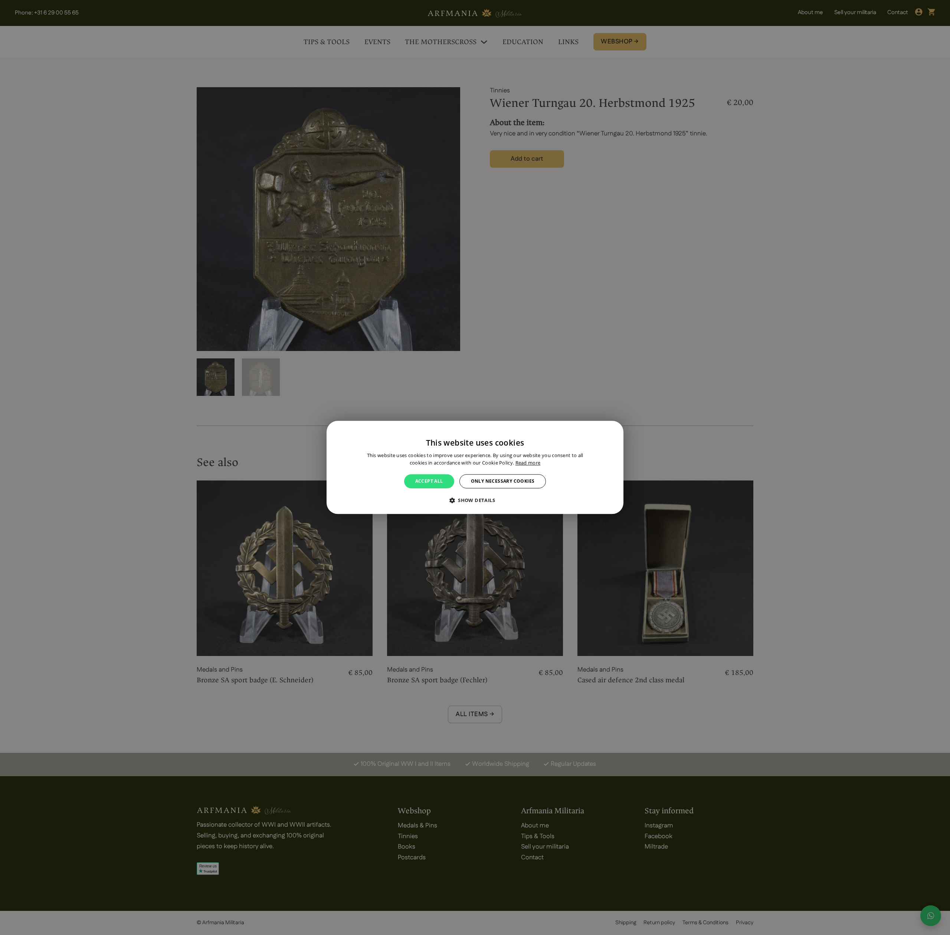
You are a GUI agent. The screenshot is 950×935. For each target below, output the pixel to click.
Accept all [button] (429, 481)
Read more (528, 463)
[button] (475, 500)
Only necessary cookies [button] (503, 481)
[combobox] (614, 430)
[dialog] (475, 467)
